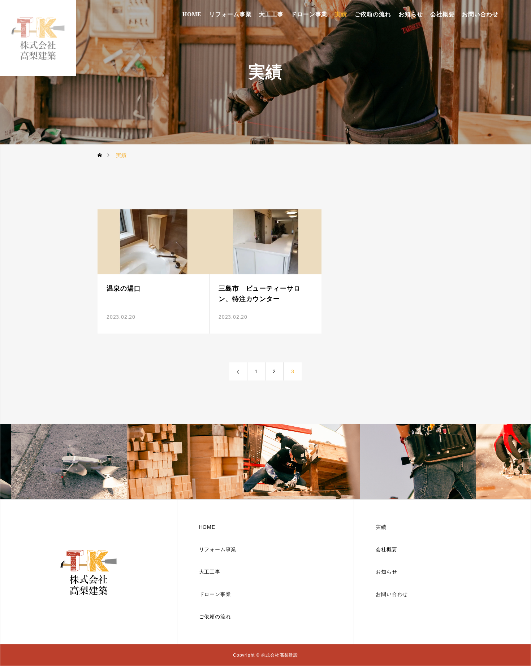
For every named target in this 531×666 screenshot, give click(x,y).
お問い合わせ (480, 14)
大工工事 (271, 14)
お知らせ (410, 14)
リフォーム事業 (230, 14)
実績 (341, 14)
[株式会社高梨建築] (38, 38)
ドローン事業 (309, 14)
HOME (192, 14)
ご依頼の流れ (373, 14)
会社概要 (442, 14)
